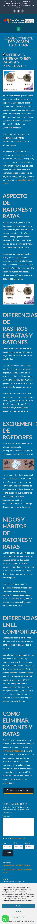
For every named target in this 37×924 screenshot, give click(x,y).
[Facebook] (14, 11)
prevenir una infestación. (13, 751)
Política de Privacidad (20, 921)
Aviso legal (6, 870)
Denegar (18, 911)
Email (16, 843)
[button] (19, 29)
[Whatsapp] (22, 11)
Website (27, 843)
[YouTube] (18, 11)
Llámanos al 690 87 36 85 (20, 790)
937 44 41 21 (27, 2)
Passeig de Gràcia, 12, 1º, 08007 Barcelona (16, 865)
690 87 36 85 (15, 4)
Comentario (7, 816)
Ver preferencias (18, 917)
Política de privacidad (18, 838)
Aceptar (18, 906)
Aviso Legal (31, 921)
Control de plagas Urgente (20, 5)
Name (5, 843)
